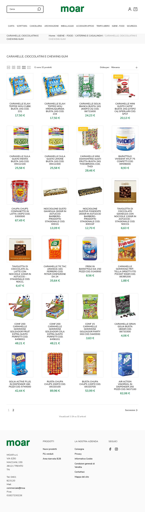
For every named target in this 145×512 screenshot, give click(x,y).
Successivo (130, 410)
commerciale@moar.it (17, 488)
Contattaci (80, 471)
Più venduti (48, 453)
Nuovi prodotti (50, 449)
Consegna (79, 449)
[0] (136, 9)
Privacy (78, 453)
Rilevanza (115, 67)
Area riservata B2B (52, 458)
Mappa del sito (82, 476)
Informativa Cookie (83, 458)
